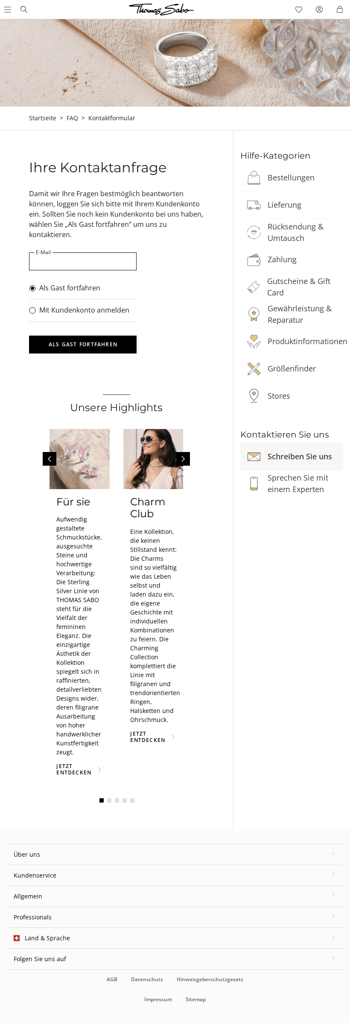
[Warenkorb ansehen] (340, 9)
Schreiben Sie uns (300, 456)
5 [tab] (132, 800)
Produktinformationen (307, 341)
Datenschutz (147, 979)
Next (183, 459)
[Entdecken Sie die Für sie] (80, 459)
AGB (112, 979)
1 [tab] (101, 800)
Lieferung (284, 205)
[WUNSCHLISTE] (299, 9)
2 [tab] (109, 800)
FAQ (72, 118)
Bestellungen (291, 177)
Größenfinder (292, 368)
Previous (49, 459)
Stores (279, 396)
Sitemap (196, 999)
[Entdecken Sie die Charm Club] (153, 459)
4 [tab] (124, 800)
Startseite (42, 118)
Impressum (158, 999)
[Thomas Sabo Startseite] (24, 9)
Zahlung (282, 259)
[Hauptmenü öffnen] (7, 9)
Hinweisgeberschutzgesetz (210, 979)
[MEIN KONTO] (319, 9)
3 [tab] (117, 800)
